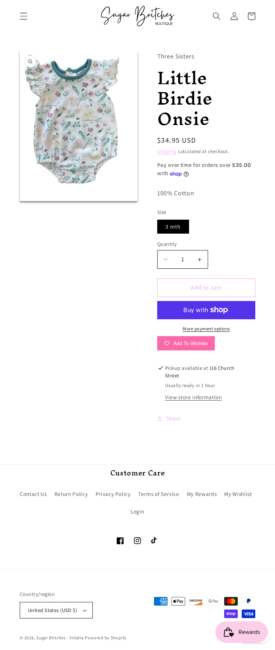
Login (137, 511)
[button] (23, 16)
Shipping (167, 151)
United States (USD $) (52, 610)
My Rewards (202, 493)
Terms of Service (158, 493)
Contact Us (33, 493)
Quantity (167, 243)
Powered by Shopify (105, 637)
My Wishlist (238, 493)
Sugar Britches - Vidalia (59, 637)
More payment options (206, 329)
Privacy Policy (113, 493)
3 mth (173, 226)
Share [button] (173, 418)
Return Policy (71, 493)
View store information (193, 397)
